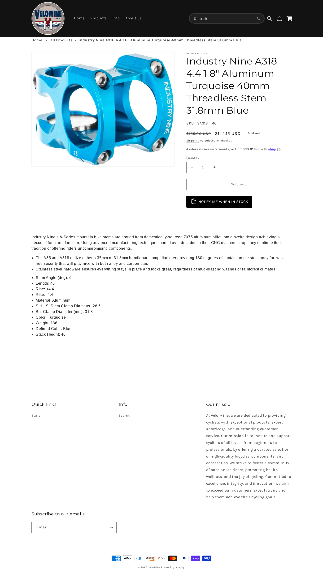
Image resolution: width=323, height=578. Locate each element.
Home (36, 40)
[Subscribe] (111, 527)
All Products (61, 40)
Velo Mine (154, 567)
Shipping (193, 140)
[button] (270, 18)
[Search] (259, 18)
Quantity (192, 158)
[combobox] (227, 18)
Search (37, 416)
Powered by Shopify (173, 567)
